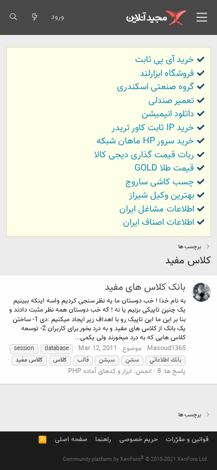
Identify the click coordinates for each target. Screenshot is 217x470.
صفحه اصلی (71, 439)
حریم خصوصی (138, 439)
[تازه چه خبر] (34, 17)
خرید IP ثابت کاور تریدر (153, 128)
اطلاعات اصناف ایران (158, 223)
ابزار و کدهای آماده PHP (100, 371)
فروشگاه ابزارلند (167, 74)
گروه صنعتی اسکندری (155, 87)
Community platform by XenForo (136, 460)
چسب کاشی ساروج (159, 182)
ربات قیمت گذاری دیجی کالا (144, 155)
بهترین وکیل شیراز (161, 195)
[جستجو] (13, 17)
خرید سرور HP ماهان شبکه (145, 141)
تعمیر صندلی (171, 101)
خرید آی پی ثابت (164, 60)
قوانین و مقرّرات (187, 439)
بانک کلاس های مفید (145, 287)
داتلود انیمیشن (168, 114)
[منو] (202, 17)
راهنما (103, 439)
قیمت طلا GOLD (164, 168)
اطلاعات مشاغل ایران (156, 209)
